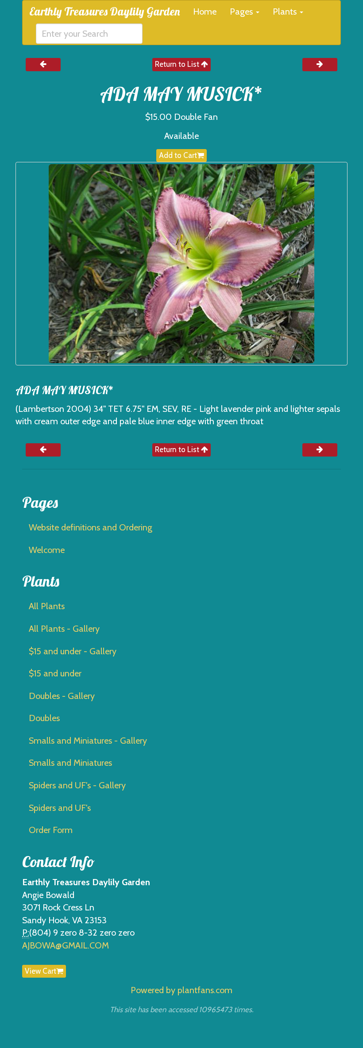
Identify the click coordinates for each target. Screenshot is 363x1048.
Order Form (51, 830)
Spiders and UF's (60, 807)
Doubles (44, 718)
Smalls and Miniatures (70, 762)
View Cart (40, 971)
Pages (242, 11)
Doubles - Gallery (62, 696)
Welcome (47, 550)
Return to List (178, 64)
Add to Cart (178, 155)
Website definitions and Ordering (90, 527)
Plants (286, 11)
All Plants (47, 606)
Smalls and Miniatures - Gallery (88, 740)
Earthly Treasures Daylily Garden (104, 11)
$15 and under (55, 673)
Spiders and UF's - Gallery (77, 785)
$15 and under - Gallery (72, 651)
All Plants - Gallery (64, 628)
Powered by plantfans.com (181, 990)
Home (204, 11)
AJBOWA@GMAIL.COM (65, 945)
